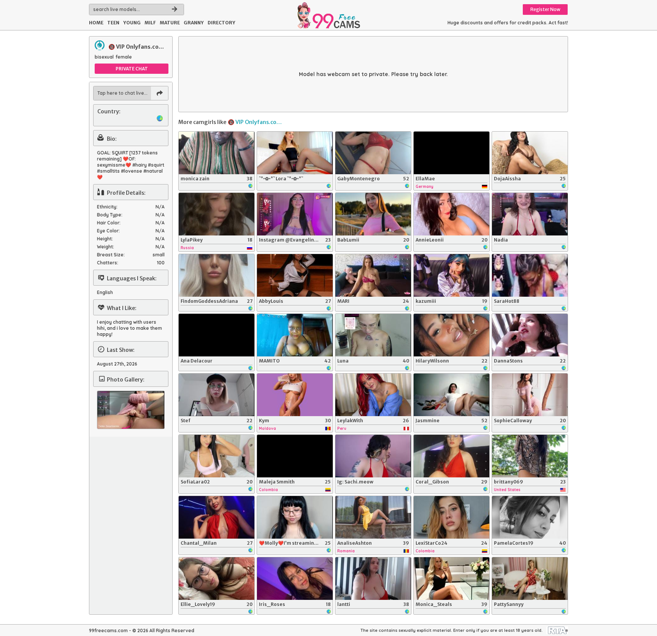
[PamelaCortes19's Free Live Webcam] (530, 517)
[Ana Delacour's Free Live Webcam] (216, 335)
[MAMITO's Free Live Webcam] (295, 335)
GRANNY (194, 22)
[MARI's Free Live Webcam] (373, 275)
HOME (96, 22)
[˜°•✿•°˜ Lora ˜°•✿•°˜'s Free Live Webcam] (295, 153)
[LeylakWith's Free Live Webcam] (373, 395)
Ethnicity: (107, 207)
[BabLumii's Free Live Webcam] (373, 214)
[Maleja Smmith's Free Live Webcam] (295, 456)
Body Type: (109, 215)
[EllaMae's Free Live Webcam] (451, 153)
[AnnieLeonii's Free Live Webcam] (451, 214)
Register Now (545, 9)
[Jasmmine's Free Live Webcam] (451, 395)
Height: (105, 239)
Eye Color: (108, 231)
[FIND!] (174, 9)
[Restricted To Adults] (557, 630)
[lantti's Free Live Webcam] (373, 578)
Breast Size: (111, 255)
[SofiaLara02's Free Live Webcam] (216, 456)
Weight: (105, 247)
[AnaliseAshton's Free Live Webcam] (373, 517)
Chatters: (107, 263)
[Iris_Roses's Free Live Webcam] (295, 578)
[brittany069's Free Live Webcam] (530, 456)
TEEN (113, 22)
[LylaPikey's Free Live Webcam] (216, 214)
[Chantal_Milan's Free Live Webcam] (216, 517)
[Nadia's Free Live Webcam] (530, 214)
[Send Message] (159, 93)
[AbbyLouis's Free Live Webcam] (295, 275)
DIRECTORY (221, 22)
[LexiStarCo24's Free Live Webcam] (451, 517)
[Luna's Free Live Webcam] (373, 335)
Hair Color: (109, 223)
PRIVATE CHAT (132, 69)
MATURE (170, 22)
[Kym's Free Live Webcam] (295, 395)
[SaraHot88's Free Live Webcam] (530, 275)
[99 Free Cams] (328, 15)
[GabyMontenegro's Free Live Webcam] (373, 153)
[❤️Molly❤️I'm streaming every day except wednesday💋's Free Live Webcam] (295, 517)
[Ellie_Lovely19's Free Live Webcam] (216, 578)
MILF (150, 22)
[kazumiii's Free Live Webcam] (451, 275)
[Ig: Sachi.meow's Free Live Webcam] (373, 456)
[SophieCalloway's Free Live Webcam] (530, 395)
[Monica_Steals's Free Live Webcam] (451, 578)
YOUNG (132, 22)
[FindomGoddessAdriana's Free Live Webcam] (216, 275)
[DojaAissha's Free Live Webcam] (530, 153)
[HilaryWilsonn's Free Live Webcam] (451, 335)
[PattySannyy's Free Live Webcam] (530, 578)
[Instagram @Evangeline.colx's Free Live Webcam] (295, 214)
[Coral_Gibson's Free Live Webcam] (451, 456)
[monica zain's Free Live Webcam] (216, 153)
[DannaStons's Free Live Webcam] (530, 335)
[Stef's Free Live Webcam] (216, 395)
